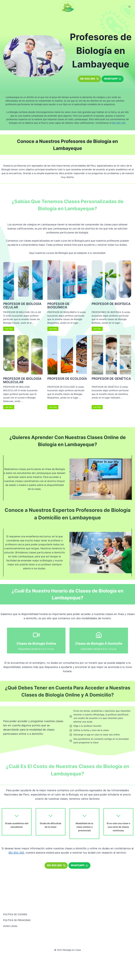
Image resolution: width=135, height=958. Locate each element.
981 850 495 (119, 123)
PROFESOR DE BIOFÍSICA (111, 304)
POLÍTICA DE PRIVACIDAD (17, 920)
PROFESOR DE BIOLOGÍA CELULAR (22, 305)
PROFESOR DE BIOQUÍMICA (58, 305)
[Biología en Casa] (67, 6)
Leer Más (9, 329)
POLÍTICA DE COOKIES (15, 914)
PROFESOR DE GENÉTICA (111, 379)
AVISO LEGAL (10, 926)
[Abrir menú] (129, 6)
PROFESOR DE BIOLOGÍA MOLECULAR (22, 380)
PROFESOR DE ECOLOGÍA (67, 379)
